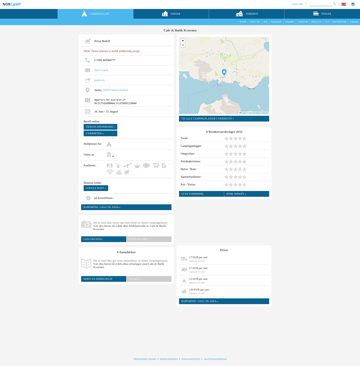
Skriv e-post (101, 70)
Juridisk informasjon (169, 359)
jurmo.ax (99, 80)
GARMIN (289, 22)
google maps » (96, 188)
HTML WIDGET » (236, 193)
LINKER (354, 22)
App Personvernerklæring (215, 359)
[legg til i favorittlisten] (88, 198)
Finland (123, 90)
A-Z (327, 22)
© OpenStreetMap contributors (258, 113)
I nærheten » (95, 133)
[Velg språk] (344, 5)
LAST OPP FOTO (92, 239)
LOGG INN (297, 4)
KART (243, 22)
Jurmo (114, 90)
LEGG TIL (255, 22)
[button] (224, 72)
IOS (265, 22)
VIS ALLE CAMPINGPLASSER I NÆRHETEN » (207, 118)
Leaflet (243, 113)
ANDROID (276, 22)
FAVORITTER (339, 22)
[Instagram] (353, 5)
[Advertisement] (126, 307)
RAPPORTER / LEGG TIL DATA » (101, 207)
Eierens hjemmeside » (100, 126)
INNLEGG (316, 22)
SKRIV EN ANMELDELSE (97, 278)
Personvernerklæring (191, 359)
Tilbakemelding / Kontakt (144, 359)
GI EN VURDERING (192, 193)
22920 (106, 90)
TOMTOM (303, 22)
